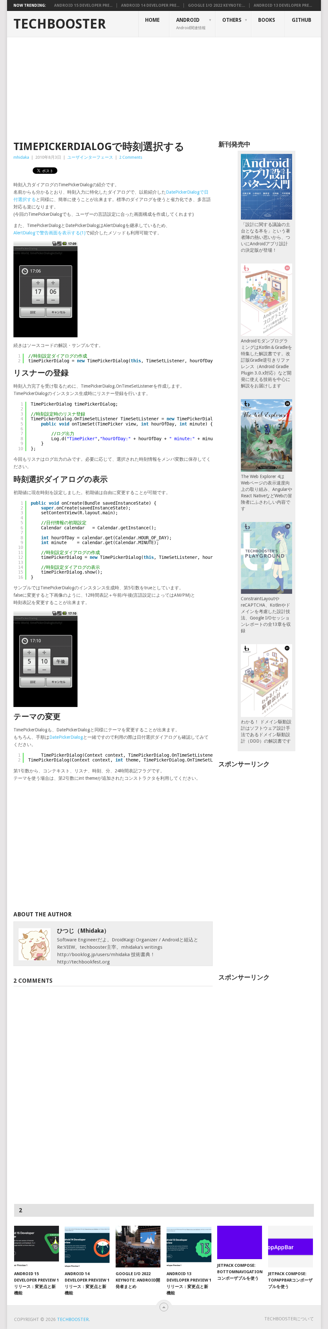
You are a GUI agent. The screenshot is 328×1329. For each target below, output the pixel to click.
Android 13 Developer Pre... (283, 5)
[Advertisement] (164, 85)
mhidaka (21, 157)
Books (266, 20)
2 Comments (130, 157)
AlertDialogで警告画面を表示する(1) (49, 232)
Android (191, 23)
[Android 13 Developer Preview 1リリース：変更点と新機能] (189, 1246)
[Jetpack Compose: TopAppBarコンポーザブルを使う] (290, 1246)
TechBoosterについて (289, 1318)
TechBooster (59, 24)
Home (152, 20)
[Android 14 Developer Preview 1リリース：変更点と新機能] (87, 1246)
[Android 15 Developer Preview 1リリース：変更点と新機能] (36, 1246)
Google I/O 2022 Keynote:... (216, 5)
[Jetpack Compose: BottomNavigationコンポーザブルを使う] (239, 1242)
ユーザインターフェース (90, 157)
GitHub (301, 20)
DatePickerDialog (66, 737)
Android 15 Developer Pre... (83, 5)
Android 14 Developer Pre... (150, 5)
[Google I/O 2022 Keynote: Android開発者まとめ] (138, 1246)
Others (232, 20)
